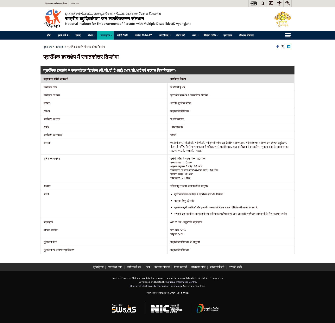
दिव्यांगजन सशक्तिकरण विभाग (56, 3)
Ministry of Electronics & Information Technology (156, 285)
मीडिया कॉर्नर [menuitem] (210, 35)
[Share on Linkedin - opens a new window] (289, 46)
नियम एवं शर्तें (180, 267)
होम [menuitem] (48, 35)
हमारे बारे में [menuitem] (63, 35)
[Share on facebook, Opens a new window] (278, 46)
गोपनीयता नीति (115, 267)
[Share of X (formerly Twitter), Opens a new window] (283, 46)
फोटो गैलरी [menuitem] (122, 35)
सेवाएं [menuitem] (78, 35)
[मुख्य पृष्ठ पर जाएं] (253, 3)
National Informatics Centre (181, 281)
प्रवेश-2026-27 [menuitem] (143, 35)
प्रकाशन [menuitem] (228, 35)
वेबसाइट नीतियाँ (162, 267)
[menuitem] (263, 3)
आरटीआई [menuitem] (163, 35)
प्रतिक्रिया (98, 267)
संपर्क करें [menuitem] (180, 35)
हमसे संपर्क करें (134, 267)
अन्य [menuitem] (194, 35)
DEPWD (75, 3)
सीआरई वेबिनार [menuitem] (246, 35)
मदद (148, 267)
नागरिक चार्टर (235, 267)
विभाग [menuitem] (90, 35)
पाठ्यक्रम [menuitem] (105, 35)
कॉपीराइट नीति (198, 267)
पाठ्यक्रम (59, 46)
